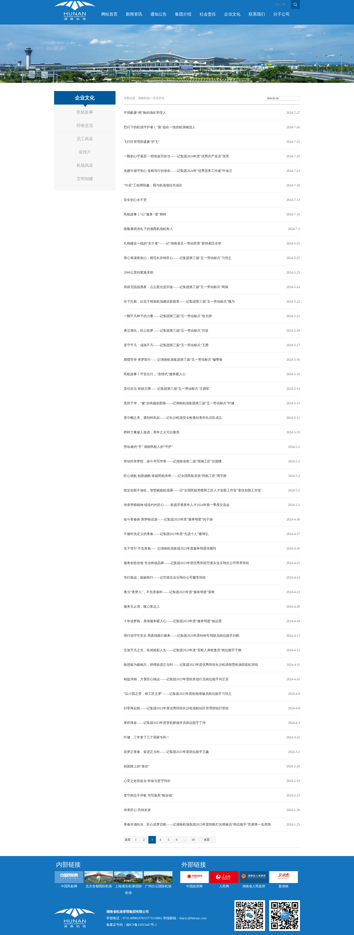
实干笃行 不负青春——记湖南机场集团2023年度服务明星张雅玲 (170, 548)
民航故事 (85, 112)
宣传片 (85, 152)
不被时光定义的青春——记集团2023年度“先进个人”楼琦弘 (166, 534)
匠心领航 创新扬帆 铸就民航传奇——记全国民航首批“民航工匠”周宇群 (175, 476)
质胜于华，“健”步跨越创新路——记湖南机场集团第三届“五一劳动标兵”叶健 (179, 403)
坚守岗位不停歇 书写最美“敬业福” (148, 795)
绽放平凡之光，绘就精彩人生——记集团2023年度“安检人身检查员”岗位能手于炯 (182, 650)
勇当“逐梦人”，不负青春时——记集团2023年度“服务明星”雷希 (169, 592)
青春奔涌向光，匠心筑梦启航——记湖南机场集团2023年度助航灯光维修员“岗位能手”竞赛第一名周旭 (197, 824)
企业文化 (232, 14)
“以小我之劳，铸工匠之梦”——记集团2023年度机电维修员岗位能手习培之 (177, 693)
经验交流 (85, 125)
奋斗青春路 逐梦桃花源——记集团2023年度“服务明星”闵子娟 (168, 519)
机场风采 (85, 165)
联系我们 (257, 14)
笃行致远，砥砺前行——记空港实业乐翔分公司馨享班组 (165, 577)
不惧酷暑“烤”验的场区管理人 (145, 112)
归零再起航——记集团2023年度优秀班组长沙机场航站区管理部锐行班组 (176, 708)
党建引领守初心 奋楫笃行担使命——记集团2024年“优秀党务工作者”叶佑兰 (178, 170)
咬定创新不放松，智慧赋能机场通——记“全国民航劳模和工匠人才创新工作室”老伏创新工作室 (192, 490)
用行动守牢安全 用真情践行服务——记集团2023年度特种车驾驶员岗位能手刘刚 (181, 635)
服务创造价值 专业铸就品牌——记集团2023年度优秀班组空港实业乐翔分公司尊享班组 (186, 563)
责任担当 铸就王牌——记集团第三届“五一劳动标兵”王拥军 (166, 388)
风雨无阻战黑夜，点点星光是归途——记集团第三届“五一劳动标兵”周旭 (176, 287)
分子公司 (281, 14)
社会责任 (208, 14)
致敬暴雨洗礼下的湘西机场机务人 (148, 229)
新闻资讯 (134, 14)
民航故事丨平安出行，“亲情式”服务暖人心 (155, 374)
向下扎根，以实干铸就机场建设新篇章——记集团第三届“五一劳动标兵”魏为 (179, 301)
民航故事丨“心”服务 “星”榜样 (145, 214)
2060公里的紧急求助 (138, 272)
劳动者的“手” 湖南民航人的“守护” (148, 446)
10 (193, 839)
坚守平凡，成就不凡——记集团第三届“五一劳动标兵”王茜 (166, 345)
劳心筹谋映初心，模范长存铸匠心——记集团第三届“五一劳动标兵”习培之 (177, 258)
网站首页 (109, 14)
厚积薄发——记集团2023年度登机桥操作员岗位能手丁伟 (165, 722)
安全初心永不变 (135, 200)
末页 (207, 839)
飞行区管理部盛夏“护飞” (141, 141)
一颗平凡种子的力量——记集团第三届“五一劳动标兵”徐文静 (168, 316)
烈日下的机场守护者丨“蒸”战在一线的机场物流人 (159, 127)
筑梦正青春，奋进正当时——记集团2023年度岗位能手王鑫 (166, 752)
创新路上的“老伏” (137, 766)
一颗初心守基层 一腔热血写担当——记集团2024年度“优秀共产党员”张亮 (176, 156)
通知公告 (158, 14)
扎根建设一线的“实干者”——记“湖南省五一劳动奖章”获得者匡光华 (172, 243)
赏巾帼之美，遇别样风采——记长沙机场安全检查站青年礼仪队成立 (173, 417)
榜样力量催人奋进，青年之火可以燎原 (151, 432)
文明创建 (85, 178)
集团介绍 (183, 14)
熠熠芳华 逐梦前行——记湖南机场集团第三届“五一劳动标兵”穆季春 (173, 359)
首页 (127, 839)
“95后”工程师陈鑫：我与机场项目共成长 (153, 185)
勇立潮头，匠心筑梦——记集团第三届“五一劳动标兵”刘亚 (166, 330)
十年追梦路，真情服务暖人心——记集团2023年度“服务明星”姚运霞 (173, 621)
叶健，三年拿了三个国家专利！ (147, 737)
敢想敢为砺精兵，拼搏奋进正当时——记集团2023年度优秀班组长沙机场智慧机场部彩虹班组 (191, 664)
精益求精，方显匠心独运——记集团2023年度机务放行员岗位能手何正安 (176, 679)
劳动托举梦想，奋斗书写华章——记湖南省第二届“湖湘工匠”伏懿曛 (173, 461)
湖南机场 (144, 98)
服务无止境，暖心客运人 (142, 606)
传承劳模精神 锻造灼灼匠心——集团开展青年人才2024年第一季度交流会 (176, 505)
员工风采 (85, 138)
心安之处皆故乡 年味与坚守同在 (147, 781)
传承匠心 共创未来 (137, 810)
